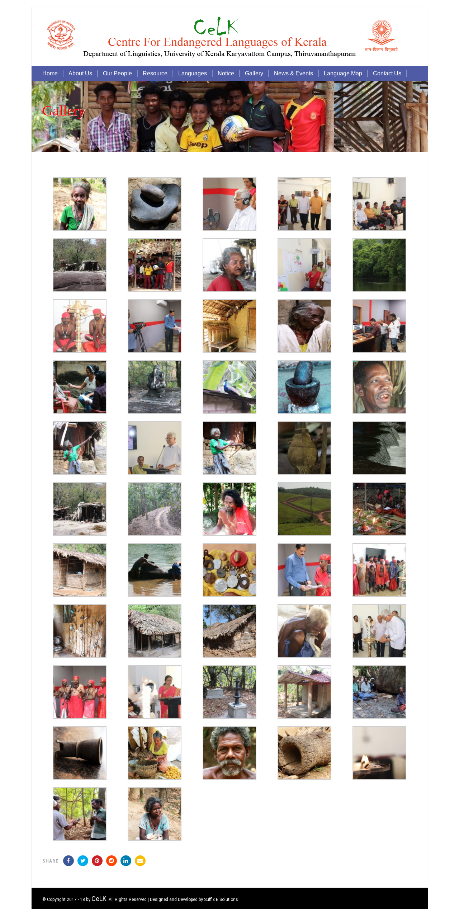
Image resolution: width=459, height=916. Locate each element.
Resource (155, 73)
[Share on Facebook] (68, 860)
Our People (117, 73)
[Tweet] (82, 860)
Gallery (254, 73)
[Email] (140, 860)
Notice (226, 73)
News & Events (293, 73)
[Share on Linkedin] (111, 860)
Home (50, 73)
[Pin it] (97, 860)
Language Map (343, 73)
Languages (192, 73)
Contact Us (387, 73)
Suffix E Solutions (221, 899)
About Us (80, 73)
